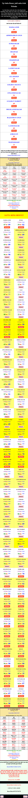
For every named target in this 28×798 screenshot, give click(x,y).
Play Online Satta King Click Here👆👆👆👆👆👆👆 (14, 208)
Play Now (7, 227)
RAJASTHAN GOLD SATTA (14, 767)
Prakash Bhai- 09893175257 (14, 162)
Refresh (14, 32)
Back (2, 796)
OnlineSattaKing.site (15, 204)
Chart (9, 222)
